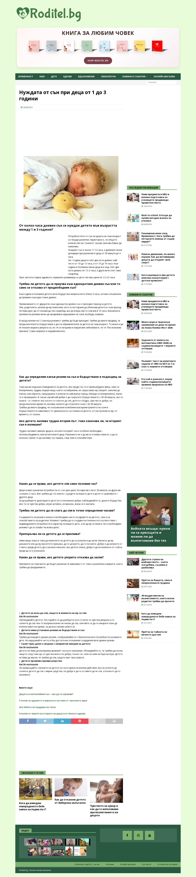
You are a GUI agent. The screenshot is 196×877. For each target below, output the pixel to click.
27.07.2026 (148, 245)
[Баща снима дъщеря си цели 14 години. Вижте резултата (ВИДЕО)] (71, 842)
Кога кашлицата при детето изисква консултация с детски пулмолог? (158, 278)
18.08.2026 (148, 206)
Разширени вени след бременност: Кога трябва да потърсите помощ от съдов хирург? (158, 237)
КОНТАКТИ (146, 864)
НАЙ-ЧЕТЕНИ (136, 552)
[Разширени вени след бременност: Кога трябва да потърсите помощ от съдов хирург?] (133, 236)
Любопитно (108, 76)
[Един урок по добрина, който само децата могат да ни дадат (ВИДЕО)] (58, 852)
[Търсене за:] (161, 82)
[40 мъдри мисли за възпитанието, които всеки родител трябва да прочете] (133, 597)
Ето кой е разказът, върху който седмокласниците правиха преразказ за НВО (156, 382)
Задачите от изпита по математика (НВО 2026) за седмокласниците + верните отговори (158, 344)
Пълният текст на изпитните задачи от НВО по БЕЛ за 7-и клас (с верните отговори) (158, 364)
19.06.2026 (148, 352)
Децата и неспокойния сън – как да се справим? (46, 694)
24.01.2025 (148, 586)
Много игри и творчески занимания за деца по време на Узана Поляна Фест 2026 (158, 325)
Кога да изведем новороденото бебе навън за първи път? (32, 806)
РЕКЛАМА (110, 864)
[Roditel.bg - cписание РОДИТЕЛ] (53, 19)
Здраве (67, 76)
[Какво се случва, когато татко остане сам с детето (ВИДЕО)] (32, 851)
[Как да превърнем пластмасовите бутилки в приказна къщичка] (69, 851)
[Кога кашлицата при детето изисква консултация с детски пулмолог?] (133, 277)
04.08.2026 (148, 224)
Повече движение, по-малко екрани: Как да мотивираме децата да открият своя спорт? (158, 258)
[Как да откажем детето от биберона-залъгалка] (71, 787)
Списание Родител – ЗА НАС (87, 864)
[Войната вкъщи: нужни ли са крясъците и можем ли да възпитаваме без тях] (152, 511)
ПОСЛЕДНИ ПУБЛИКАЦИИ (143, 187)
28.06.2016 (148, 571)
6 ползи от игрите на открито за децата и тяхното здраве (52, 713)
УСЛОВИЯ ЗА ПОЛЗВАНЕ (167, 864)
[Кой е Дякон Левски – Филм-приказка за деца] (84, 842)
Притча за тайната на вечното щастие (154, 633)
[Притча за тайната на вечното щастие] (133, 634)
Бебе (42, 76)
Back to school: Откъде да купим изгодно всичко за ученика (156, 218)
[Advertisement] (42, 132)
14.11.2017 (148, 623)
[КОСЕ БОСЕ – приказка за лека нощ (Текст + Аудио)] (80, 851)
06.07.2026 (148, 331)
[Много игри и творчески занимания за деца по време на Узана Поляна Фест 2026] (133, 325)
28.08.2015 (28, 107)
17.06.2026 (148, 370)
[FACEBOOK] (127, 835)
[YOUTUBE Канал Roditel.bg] (149, 835)
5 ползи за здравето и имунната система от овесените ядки (53, 700)
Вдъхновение (86, 76)
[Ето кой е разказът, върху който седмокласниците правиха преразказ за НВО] (133, 381)
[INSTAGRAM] (138, 835)
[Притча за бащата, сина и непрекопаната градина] (133, 583)
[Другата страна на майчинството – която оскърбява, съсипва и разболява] (133, 561)
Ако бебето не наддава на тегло (37, 707)
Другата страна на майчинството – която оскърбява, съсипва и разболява (154, 563)
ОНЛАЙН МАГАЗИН (164, 76)
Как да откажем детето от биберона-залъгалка (70, 801)
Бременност (25, 76)
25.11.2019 (148, 605)
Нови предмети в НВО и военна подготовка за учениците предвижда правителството (155, 198)
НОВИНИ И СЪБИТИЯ (140, 294)
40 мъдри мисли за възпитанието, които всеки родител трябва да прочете (157, 598)
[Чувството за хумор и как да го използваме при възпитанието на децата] (106, 790)
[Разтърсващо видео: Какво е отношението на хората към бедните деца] (57, 842)
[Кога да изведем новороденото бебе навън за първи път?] (35, 789)
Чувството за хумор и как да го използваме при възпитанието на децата (104, 810)
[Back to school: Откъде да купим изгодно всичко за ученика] (133, 218)
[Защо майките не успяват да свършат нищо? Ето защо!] (44, 851)
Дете (54, 76)
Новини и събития (133, 76)
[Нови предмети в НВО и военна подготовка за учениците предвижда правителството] (133, 197)
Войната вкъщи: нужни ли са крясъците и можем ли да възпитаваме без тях (150, 534)
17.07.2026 (148, 266)
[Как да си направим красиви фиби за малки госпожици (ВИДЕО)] (30, 842)
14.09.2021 (148, 638)
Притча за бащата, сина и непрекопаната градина (156, 581)
